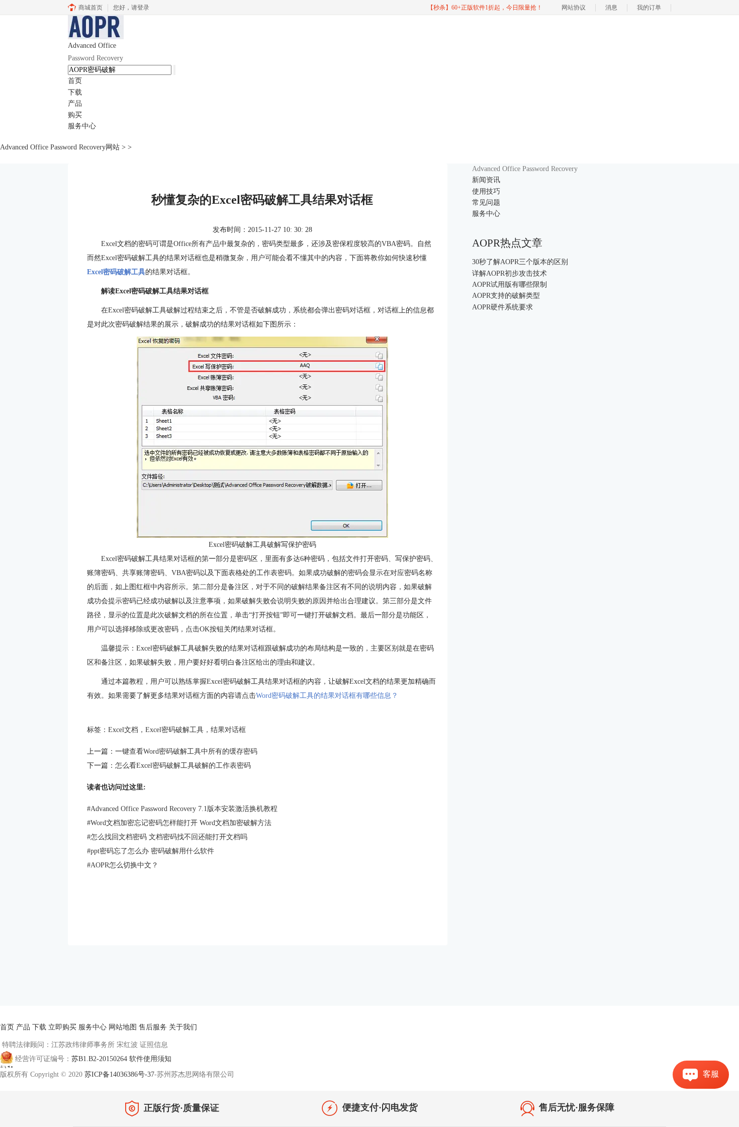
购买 (75, 115)
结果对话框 (228, 730)
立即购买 (62, 1027)
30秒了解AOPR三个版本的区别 (520, 262)
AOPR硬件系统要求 (502, 307)
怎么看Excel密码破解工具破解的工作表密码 (183, 765)
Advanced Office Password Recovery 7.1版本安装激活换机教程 (182, 809)
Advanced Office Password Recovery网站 (60, 147)
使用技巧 (486, 191)
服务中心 (82, 126)
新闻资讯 (486, 180)
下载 (75, 92)
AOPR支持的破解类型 (506, 295)
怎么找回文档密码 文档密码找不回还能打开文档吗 (167, 837)
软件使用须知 (150, 1059)
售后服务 (153, 1027)
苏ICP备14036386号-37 (119, 1074)
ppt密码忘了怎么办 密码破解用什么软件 (150, 851)
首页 (75, 81)
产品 (75, 103)
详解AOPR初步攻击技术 (509, 273)
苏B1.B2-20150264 (100, 1059)
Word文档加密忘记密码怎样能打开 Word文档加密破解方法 (179, 823)
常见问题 (486, 202)
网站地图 (123, 1027)
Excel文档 (123, 730)
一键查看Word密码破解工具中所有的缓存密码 (186, 751)
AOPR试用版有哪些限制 (509, 284)
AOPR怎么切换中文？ (122, 865)
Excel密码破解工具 (116, 272)
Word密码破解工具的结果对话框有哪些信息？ (327, 695)
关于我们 (183, 1027)
